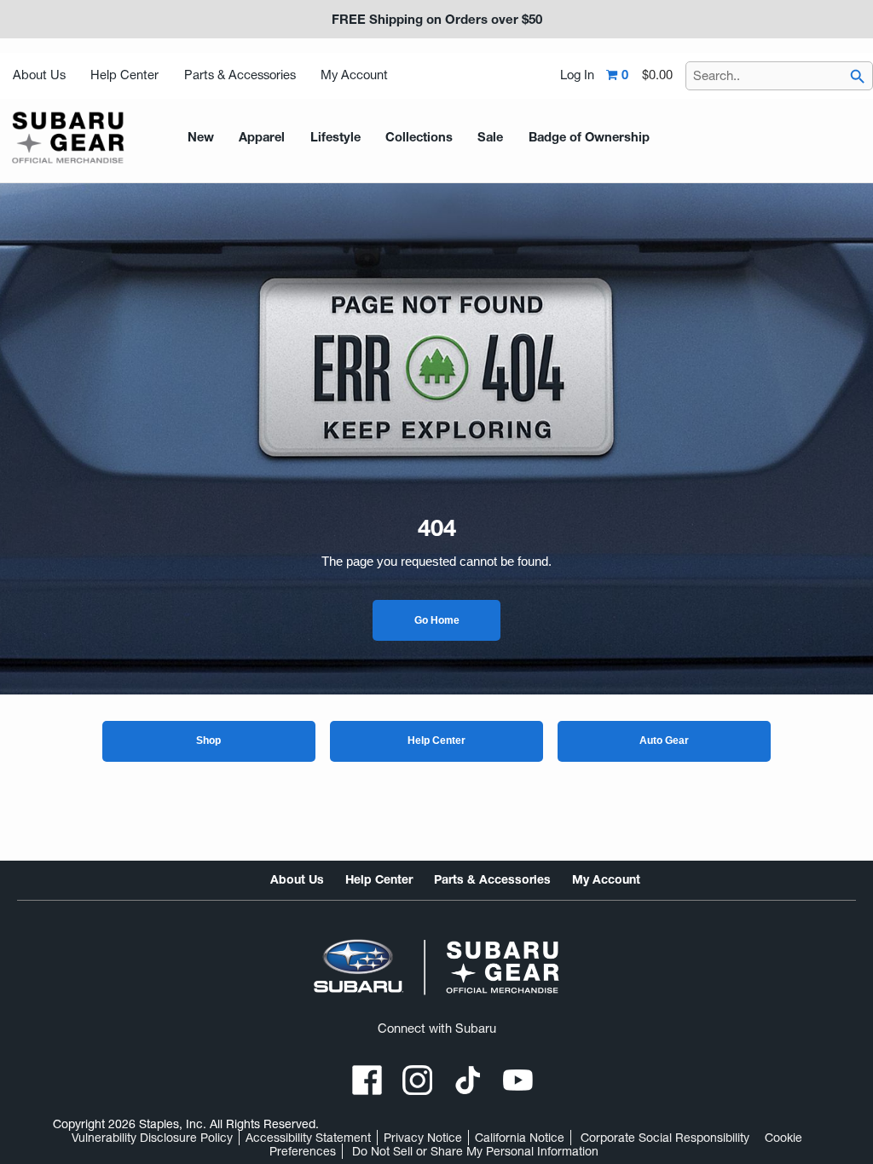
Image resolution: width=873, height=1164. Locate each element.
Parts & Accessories (240, 75)
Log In (577, 75)
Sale (490, 137)
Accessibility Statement (308, 1137)
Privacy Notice (423, 1137)
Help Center (124, 75)
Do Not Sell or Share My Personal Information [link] (475, 1151)
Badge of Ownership (589, 137)
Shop (208, 740)
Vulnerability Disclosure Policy (152, 1137)
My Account (354, 75)
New (201, 137)
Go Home (437, 620)
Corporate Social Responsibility (665, 1137)
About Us (39, 75)
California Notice (519, 1137)
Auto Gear (664, 740)
